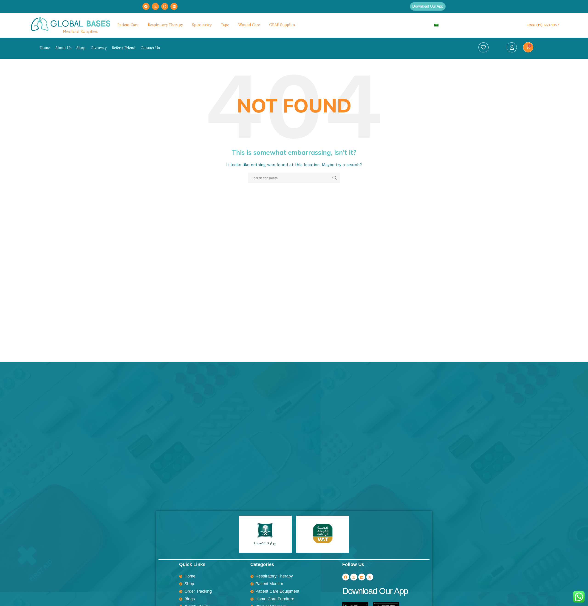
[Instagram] (164, 6)
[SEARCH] (334, 177)
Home (45, 48)
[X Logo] (155, 6)
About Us (63, 48)
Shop (80, 48)
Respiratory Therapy (165, 25)
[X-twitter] (369, 577)
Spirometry (202, 25)
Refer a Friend (124, 48)
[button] (428, 6)
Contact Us (150, 48)
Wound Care (249, 25)
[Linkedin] (174, 6)
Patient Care (128, 25)
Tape (225, 25)
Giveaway (98, 48)
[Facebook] (146, 6)
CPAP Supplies (282, 25)
